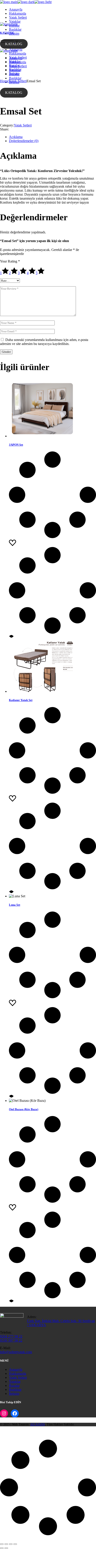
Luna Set (14, 904)
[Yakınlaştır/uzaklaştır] (2, 1544)
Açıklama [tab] (16, 137)
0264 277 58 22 (11, 1336)
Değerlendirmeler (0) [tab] (23, 141)
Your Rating (10, 261)
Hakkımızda (17, 1373)
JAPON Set (16, 444)
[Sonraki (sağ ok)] (6, 1548)
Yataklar (15, 1381)
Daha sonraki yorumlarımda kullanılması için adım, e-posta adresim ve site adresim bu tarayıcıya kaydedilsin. (44, 342)
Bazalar (14, 1385)
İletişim (14, 1393)
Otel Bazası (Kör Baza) (23, 1109)
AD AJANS (37, 1424)
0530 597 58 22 (11, 1340)
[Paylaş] (11, 1544)
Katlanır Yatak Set (20, 700)
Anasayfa (15, 1369)
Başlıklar (15, 1389)
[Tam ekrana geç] (6, 1544)
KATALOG (13, 44)
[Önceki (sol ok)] (2, 1548)
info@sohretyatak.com (16, 1352)
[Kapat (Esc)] (15, 1544)
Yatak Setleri (23, 125)
